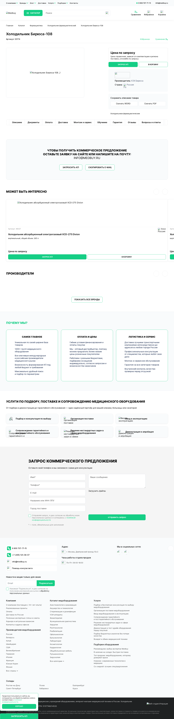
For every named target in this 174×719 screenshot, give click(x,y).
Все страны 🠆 (12, 671)
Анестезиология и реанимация (63, 605)
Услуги (51, 3)
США (8, 647)
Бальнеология (56, 638)
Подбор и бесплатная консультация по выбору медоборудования (114, 606)
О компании (11, 3)
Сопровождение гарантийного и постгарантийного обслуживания (109, 618)
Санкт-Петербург (13, 688)
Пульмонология (56, 654)
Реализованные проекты (16, 608)
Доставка (42, 3)
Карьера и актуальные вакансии (20, 621)
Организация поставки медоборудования (112, 611)
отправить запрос (117, 517)
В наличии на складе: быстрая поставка (111, 652)
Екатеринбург (78, 685)
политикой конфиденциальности (12, 701)
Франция (10, 660)
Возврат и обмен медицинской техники (110, 639)
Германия (10, 654)
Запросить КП (71, 167)
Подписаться (45, 583)
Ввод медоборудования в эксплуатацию (111, 614)
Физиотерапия (56, 618)
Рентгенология (56, 628)
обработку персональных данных (29, 592)
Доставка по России (15, 615)
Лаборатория (55, 641)
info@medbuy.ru (162, 3)
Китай (8, 641)
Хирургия (54, 625)
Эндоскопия (55, 657)
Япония (9, 667)
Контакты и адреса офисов (17, 625)
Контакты (74, 3)
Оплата (9, 612)
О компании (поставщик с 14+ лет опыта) (24, 605)
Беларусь (10, 637)
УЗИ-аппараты (56, 615)
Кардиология (55, 648)
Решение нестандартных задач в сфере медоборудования (111, 624)
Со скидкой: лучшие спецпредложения (111, 666)
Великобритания (13, 651)
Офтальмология (56, 634)
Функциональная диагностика (63, 621)
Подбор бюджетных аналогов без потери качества (111, 635)
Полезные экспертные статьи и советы (23, 618)
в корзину (153, 64)
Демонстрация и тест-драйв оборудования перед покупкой (112, 629)
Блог (32, 3)
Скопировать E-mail (100, 167)
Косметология (56, 644)
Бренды (23, 3)
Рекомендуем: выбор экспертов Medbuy (111, 649)
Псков (42, 685)
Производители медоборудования (23, 630)
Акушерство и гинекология (61, 608)
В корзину (127, 257)
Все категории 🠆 (57, 661)
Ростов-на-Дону (13, 685)
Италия (9, 657)
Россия (9, 634)
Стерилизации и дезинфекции (63, 612)
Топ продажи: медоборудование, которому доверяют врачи (112, 656)
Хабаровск (44, 688)
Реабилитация (56, 631)
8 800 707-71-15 (144, 3)
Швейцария (11, 644)
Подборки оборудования (106, 644)
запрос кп (123, 64)
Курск (75, 688)
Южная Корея (12, 664)
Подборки (62, 3)
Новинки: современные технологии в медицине (109, 662)
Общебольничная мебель (61, 651)
